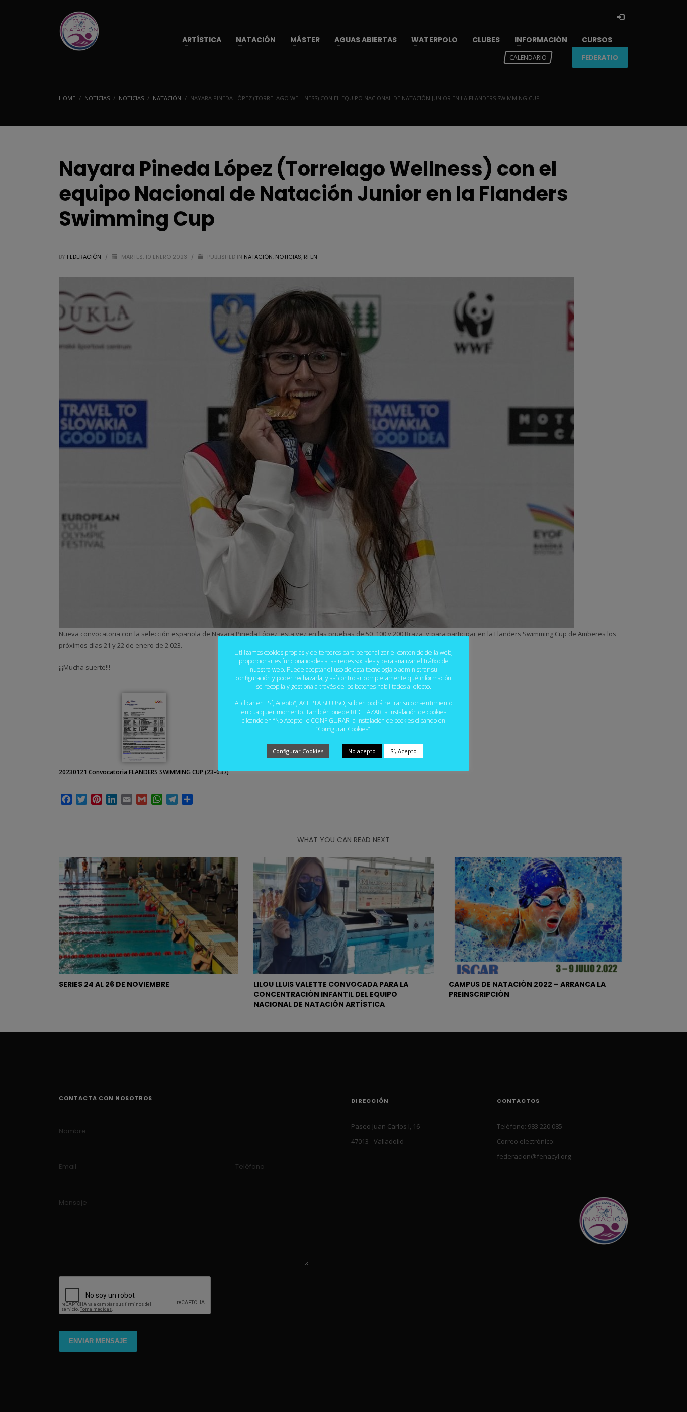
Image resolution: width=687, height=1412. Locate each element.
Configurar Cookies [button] (298, 751)
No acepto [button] (362, 751)
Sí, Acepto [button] (403, 751)
